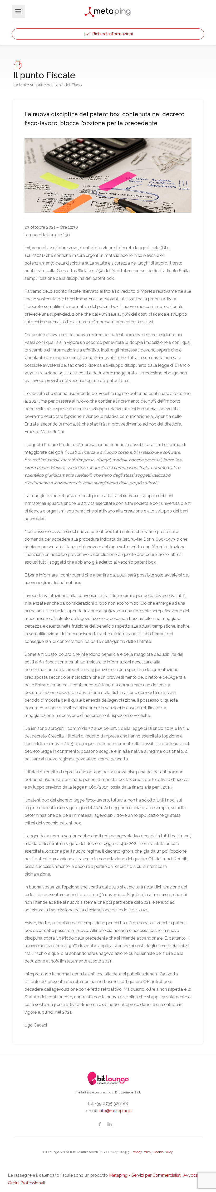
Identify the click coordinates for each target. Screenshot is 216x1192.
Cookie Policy (163, 1152)
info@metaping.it (115, 1110)
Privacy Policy (141, 1152)
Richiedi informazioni (111, 33)
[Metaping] (108, 11)
